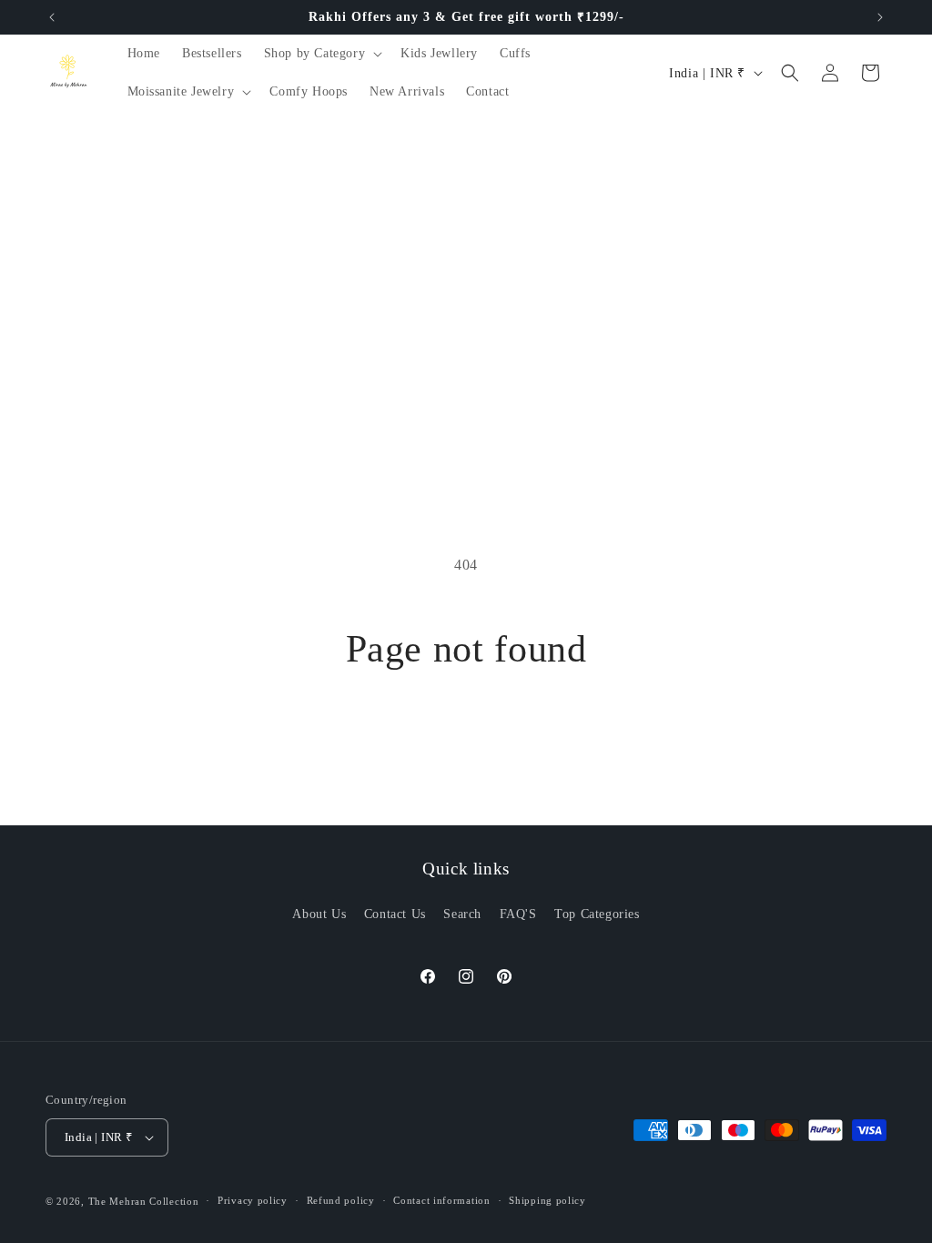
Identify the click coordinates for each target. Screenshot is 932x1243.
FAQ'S (518, 914)
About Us (319, 914)
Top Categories (596, 914)
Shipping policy (547, 1200)
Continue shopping (466, 740)
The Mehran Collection (143, 1201)
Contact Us (395, 914)
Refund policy (341, 1200)
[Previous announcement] (52, 17)
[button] (321, 54)
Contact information (441, 1200)
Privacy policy (253, 1200)
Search (462, 914)
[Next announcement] (880, 17)
